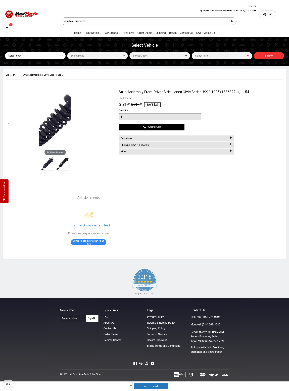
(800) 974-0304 (211, 316)
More (176, 151)
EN (251, 6)
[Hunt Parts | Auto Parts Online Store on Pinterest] (141, 364)
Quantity (123, 110)
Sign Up (92, 318)
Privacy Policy (155, 316)
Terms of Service (157, 334)
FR (254, 6)
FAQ (106, 316)
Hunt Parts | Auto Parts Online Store (84, 374)
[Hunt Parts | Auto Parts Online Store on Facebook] (135, 364)
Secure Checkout (157, 340)
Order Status (111, 334)
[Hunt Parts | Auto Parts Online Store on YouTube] (152, 364)
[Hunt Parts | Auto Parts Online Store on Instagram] (146, 364)
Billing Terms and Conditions (163, 345)
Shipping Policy (156, 328)
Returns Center (112, 340)
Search (269, 55)
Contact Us (110, 328)
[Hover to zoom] (55, 122)
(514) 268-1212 (211, 324)
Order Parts (11, 75)
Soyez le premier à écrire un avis (89, 242)
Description (176, 137)
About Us (109, 322)
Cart (269, 14)
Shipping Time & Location (176, 144)
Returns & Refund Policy (161, 322)
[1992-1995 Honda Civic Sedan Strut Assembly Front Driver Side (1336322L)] (47, 163)
